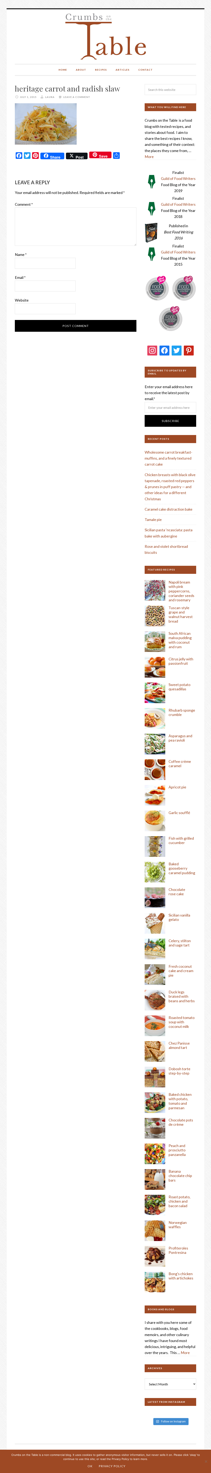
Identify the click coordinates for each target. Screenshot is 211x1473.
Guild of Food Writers (178, 178)
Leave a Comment (76, 97)
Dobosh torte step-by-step (179, 1071)
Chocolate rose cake (177, 891)
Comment (24, 204)
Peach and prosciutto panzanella (177, 1150)
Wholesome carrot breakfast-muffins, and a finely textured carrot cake (168, 458)
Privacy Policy (112, 1466)
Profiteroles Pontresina (178, 1250)
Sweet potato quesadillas (179, 686)
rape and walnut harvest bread (181, 616)
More (149, 156)
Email (20, 277)
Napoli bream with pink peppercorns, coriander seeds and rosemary (181, 591)
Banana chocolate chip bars (180, 1175)
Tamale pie (153, 519)
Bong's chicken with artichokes (181, 1275)
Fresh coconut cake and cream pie (181, 970)
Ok (90, 1466)
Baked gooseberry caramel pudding (182, 868)
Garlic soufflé (179, 812)
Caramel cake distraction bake (168, 509)
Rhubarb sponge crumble (182, 712)
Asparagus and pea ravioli (180, 738)
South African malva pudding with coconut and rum (180, 640)
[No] (206, 1461)
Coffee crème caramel (180, 763)
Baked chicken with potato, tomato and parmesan (180, 1101)
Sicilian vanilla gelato (179, 917)
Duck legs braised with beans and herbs (182, 996)
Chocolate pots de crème (181, 1122)
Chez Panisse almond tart (179, 1045)
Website (22, 300)
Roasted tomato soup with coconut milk (182, 1022)
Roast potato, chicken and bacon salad (179, 1201)
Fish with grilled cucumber (181, 840)
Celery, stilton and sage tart (180, 943)
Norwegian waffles (178, 1224)
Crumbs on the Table (105, 37)
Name (21, 254)
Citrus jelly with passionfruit (181, 661)
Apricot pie (177, 787)
